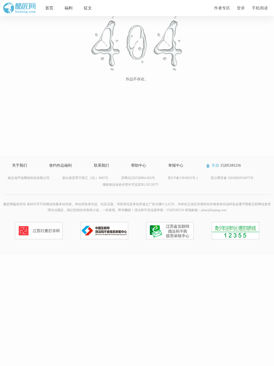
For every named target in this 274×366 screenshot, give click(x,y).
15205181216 (226, 165)
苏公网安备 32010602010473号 (232, 178)
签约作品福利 (60, 165)
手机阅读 (260, 8)
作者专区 (222, 8)
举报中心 (175, 165)
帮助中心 (138, 165)
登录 (241, 8)
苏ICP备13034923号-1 (183, 178)
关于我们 (19, 165)
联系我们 (101, 165)
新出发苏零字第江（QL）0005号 (85, 178)
